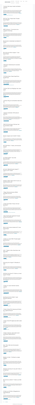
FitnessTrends (7, 212)
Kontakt (23, 1)
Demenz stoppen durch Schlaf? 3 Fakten (11, 135)
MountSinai (5, 353)
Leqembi (6, 293)
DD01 (4, 188)
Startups (21, 1)
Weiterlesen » (18, 24)
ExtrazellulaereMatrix (5, 235)
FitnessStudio (5, 212)
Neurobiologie (8, 329)
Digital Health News (12, 1)
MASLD (5, 188)
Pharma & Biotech (5, 153)
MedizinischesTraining (13, 212)
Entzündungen (5, 132)
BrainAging (5, 329)
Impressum (26, 1)
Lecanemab (5, 293)
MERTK (4, 165)
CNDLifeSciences (5, 341)
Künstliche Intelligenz (17, 1)
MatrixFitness (10, 212)
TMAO (7, 132)
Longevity (5, 14)
